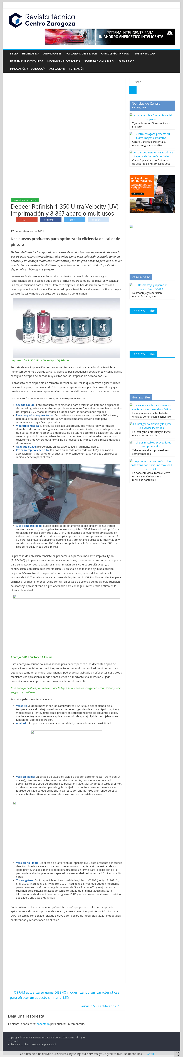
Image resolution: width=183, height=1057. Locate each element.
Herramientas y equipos (26, 61)
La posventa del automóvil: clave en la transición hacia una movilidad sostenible (151, 476)
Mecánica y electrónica (63, 61)
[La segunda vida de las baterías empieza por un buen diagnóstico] (151, 405)
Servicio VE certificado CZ (101, 1006)
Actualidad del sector (81, 53)
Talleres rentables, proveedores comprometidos (150, 452)
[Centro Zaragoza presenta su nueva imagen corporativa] (151, 134)
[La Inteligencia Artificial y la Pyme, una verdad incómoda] (151, 424)
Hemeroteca (30, 53)
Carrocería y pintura (115, 53)
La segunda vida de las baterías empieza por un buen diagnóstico (151, 415)
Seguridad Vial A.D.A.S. (99, 61)
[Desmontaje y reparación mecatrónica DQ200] (151, 285)
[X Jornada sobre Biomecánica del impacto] (151, 115)
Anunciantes (52, 53)
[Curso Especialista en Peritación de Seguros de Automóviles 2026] (151, 152)
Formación (76, 68)
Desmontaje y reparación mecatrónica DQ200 (147, 294)
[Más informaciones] (114, 220)
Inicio (14, 53)
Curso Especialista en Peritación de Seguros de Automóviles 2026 (151, 161)
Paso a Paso (126, 61)
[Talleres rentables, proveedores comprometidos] (151, 442)
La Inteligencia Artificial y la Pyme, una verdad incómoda (151, 433)
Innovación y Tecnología (27, 68)
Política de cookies (19, 1044)
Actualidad (57, 68)
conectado (43, 1024)
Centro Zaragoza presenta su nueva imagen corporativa (149, 143)
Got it (150, 1054)
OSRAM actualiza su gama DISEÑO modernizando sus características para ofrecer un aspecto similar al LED (64, 995)
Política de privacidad (44, 1044)
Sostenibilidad (145, 53)
